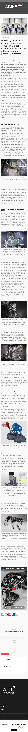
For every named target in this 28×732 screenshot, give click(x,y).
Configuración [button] (20, 728)
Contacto (3, 706)
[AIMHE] (14, 6)
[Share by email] (16, 614)
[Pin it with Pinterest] (9, 614)
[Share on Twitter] (2, 614)
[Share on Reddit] (6, 614)
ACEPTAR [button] (14, 729)
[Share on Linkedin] (13, 614)
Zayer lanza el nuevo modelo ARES (14, 637)
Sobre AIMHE (4, 704)
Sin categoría (6, 659)
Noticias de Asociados (5, 37)
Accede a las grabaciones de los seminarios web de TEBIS (14, 632)
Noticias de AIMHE (8, 670)
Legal (2, 709)
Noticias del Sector (8, 663)
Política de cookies (6, 712)
